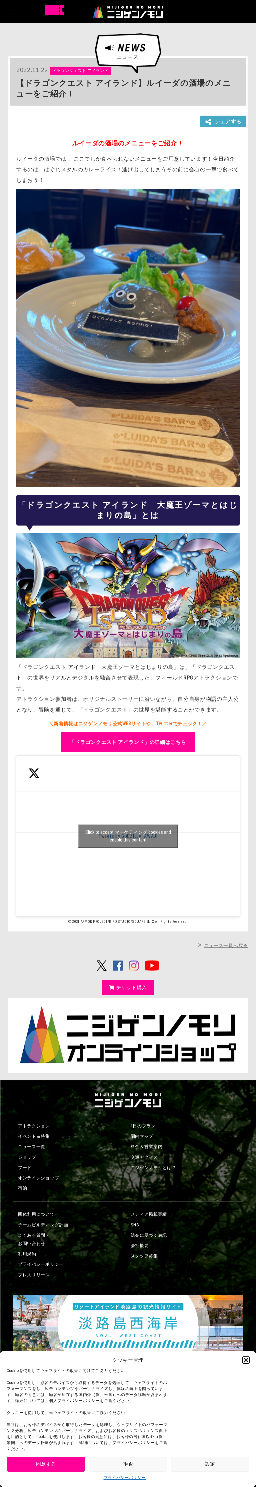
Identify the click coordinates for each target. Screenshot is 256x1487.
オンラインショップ (38, 1177)
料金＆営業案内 (147, 1146)
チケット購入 (131, 987)
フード (25, 1167)
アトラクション (34, 1125)
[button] (246, 1360)
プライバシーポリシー (125, 1477)
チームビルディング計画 (43, 1224)
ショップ (27, 1157)
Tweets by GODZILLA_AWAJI (128, 835)
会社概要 (140, 1245)
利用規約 (27, 1253)
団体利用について (36, 1214)
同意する (46, 1464)
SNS (135, 1224)
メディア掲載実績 (149, 1214)
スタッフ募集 (144, 1255)
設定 (210, 1464)
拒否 (128, 1464)
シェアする (228, 121)
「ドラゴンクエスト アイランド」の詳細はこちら (128, 742)
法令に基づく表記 (149, 1235)
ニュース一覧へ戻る (226, 945)
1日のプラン (143, 1125)
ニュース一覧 (31, 1146)
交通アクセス (144, 1157)
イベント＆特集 (34, 1136)
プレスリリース (34, 1274)
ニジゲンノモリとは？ (153, 1167)
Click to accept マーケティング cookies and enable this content (128, 835)
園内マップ (142, 1136)
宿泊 (22, 1188)
